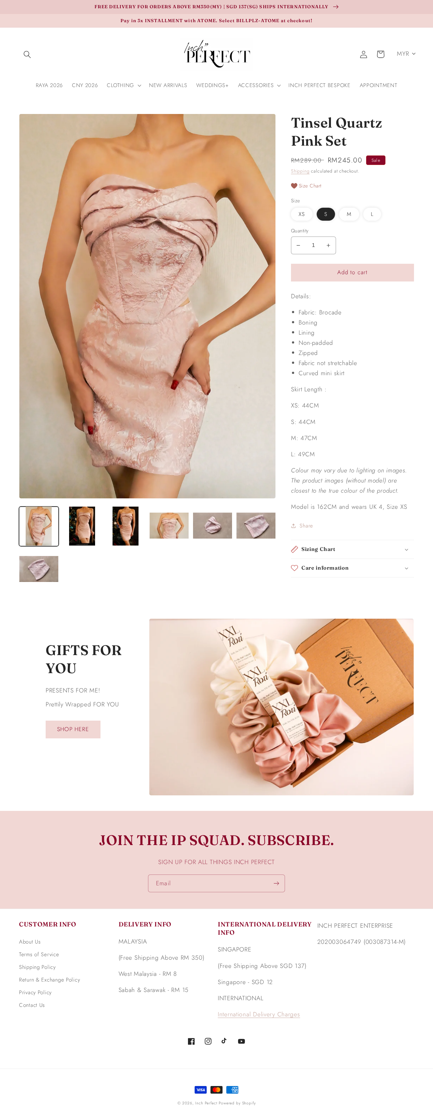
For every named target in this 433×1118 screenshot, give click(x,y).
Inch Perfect (206, 1103)
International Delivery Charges (259, 1014)
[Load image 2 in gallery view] (82, 526)
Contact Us (32, 1005)
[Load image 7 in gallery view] (39, 569)
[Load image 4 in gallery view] (169, 526)
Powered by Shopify (237, 1103)
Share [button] (306, 525)
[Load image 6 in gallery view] (256, 526)
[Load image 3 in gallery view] (125, 526)
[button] (27, 54)
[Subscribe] (276, 883)
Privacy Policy (35, 992)
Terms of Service (39, 954)
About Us (30, 941)
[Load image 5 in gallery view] (212, 526)
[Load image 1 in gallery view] (39, 526)
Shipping (300, 171)
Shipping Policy (37, 967)
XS (302, 214)
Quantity (300, 230)
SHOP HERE (73, 729)
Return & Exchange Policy (49, 979)
